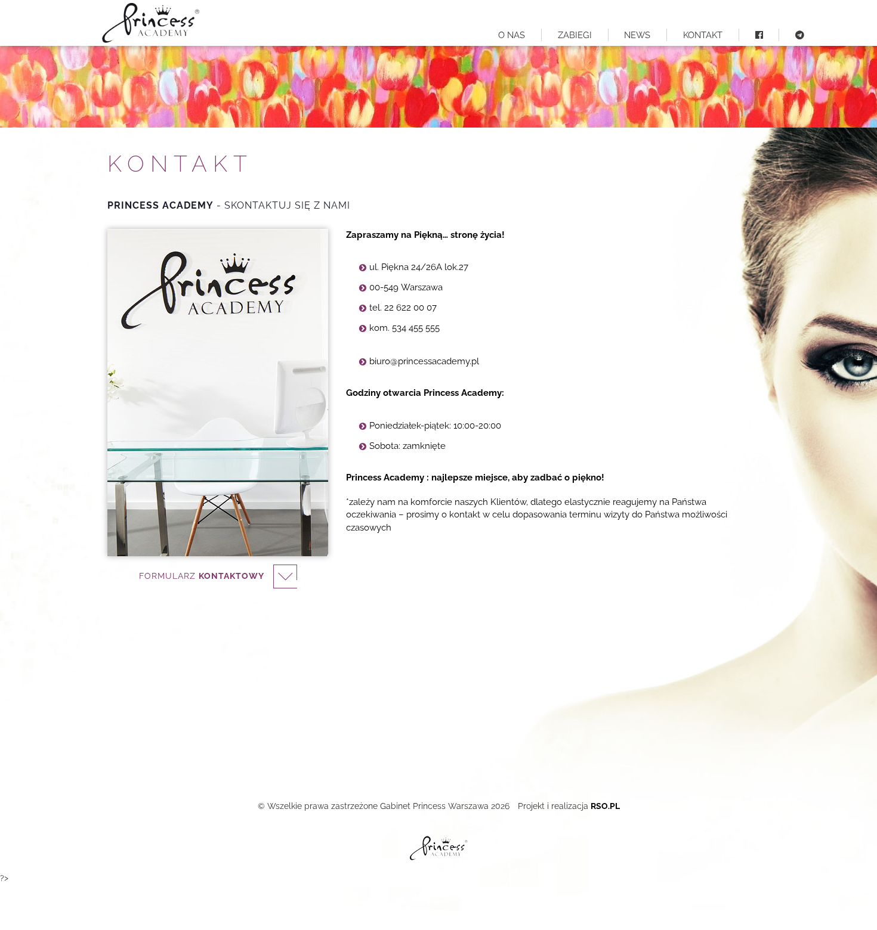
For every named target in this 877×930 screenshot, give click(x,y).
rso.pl (605, 806)
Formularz (201, 575)
